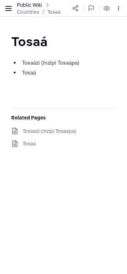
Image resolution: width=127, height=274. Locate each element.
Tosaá (54, 12)
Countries (28, 12)
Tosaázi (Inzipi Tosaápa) (50, 131)
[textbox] (29, 41)
